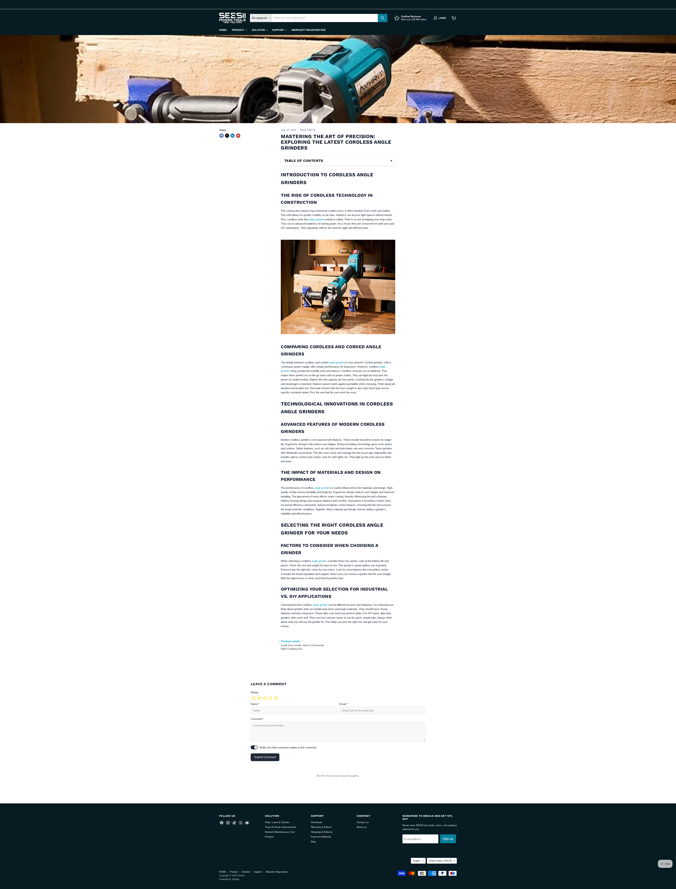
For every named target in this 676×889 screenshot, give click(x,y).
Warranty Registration (308, 30)
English (420, 4)
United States (443, 4)
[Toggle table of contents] (391, 161)
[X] (238, 4)
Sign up (448, 838)
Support (278, 30)
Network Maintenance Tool (280, 832)
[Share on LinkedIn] (232, 136)
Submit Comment (265, 757)
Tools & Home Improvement (280, 827)
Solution (258, 30)
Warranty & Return (321, 827)
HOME (223, 30)
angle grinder (316, 219)
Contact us (363, 822)
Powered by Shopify (229, 879)
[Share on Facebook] (221, 136)
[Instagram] (227, 4)
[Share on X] (227, 136)
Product (238, 30)
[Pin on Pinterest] (238, 136)
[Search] (382, 18)
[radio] (253, 698)
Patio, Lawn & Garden (277, 822)
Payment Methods (321, 836)
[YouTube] (244, 4)
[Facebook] (221, 4)
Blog (313, 841)
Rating (254, 692)
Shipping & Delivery (322, 832)
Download (316, 822)
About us (362, 827)
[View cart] (454, 18)
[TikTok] (232, 4)
